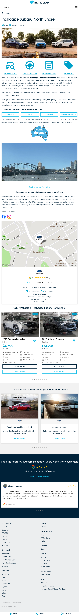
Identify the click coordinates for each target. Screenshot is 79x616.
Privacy (43, 583)
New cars (5, 554)
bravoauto (6, 542)
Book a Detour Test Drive (39, 187)
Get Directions (34, 291)
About (43, 557)
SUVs (4, 580)
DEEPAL (5, 536)
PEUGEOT (5, 533)
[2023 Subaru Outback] (20, 324)
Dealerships (45, 575)
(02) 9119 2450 (48, 291)
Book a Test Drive (30, 73)
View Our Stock (10, 73)
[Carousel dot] (32, 379)
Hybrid (4, 587)
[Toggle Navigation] (76, 7)
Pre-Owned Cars (8, 560)
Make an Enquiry (49, 73)
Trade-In (49, 114)
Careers (44, 564)
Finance (44, 549)
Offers (43, 527)
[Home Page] (39, 2)
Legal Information (48, 586)
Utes (4, 593)
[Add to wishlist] (34, 340)
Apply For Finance (68, 114)
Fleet (4, 596)
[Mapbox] (7, 265)
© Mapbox (73, 265)
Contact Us (45, 560)
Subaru (5, 530)
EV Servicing (45, 538)
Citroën (5, 539)
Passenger (6, 584)
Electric (5, 577)
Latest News (45, 567)
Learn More (19, 438)
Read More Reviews (39, 476)
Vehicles (5, 574)
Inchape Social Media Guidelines (54, 589)
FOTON (5, 546)
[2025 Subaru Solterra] (59, 324)
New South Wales (9, 563)
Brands (4, 527)
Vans (4, 590)
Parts (30, 114)
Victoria (5, 566)
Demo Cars (6, 557)
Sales (29, 282)
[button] (39, 495)
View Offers (69, 73)
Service (10, 114)
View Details (20, 372)
